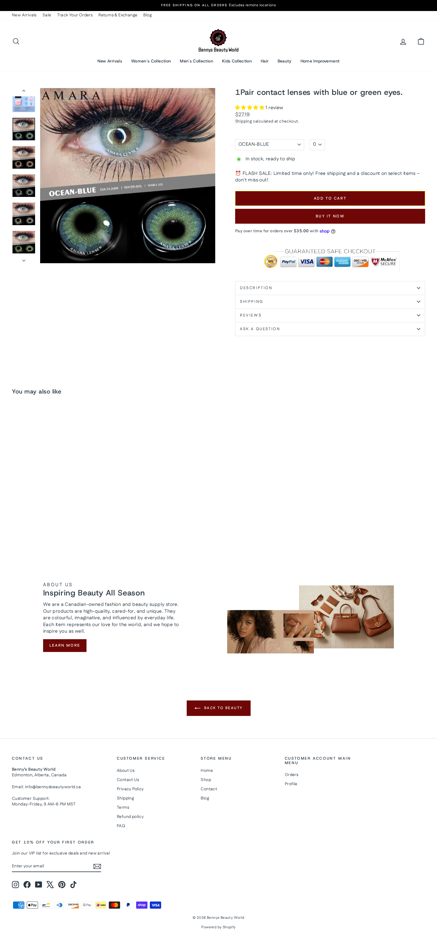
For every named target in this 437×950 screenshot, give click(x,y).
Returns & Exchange (117, 15)
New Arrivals (24, 15)
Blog (147, 15)
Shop (206, 780)
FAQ (121, 826)
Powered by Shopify (218, 927)
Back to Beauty (223, 708)
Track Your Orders (74, 15)
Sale (47, 15)
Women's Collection (151, 61)
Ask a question (260, 329)
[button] (250, 107)
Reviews (251, 315)
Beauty (285, 61)
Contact (209, 789)
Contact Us (128, 780)
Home (207, 771)
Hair (264, 61)
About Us (125, 771)
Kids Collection (237, 61)
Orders (291, 775)
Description (256, 288)
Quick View (61, 501)
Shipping (243, 121)
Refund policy (130, 817)
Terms (123, 808)
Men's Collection (196, 61)
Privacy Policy (130, 789)
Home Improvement (320, 61)
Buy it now (330, 216)
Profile (291, 784)
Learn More (64, 645)
